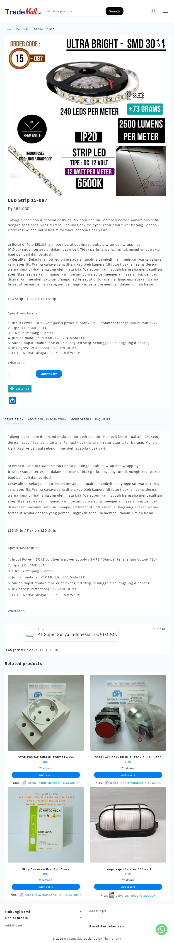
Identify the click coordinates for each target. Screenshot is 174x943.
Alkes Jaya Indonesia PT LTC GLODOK (53, 895)
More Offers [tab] (81, 419)
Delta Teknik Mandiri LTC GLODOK (53, 783)
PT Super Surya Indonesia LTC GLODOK (77, 634)
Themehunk (112, 938)
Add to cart (49, 374)
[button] (159, 45)
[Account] (153, 11)
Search (114, 11)
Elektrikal (31, 650)
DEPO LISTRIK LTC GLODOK (135, 895)
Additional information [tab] (47, 419)
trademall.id (73, 938)
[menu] (165, 11)
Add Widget (97, 911)
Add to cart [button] (46, 774)
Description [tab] (14, 419)
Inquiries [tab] (102, 419)
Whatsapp (16, 363)
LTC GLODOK (49, 650)
